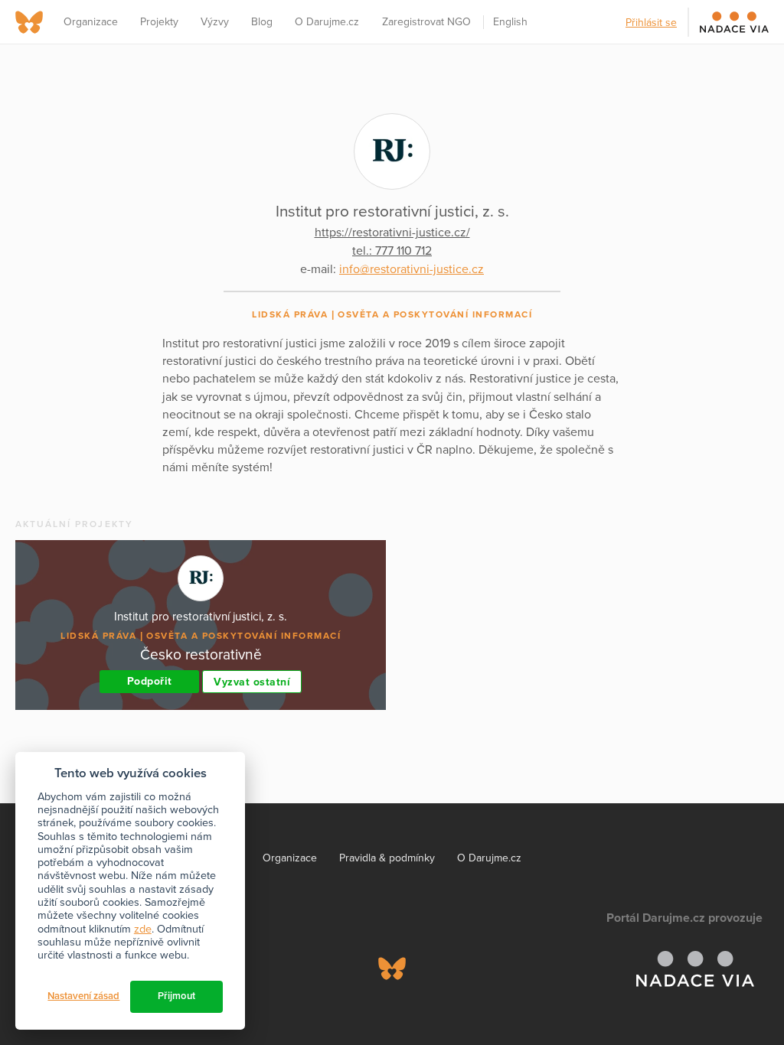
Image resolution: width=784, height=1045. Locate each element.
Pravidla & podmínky (387, 857)
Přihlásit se (651, 22)
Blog (262, 21)
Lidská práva (290, 314)
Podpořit (149, 681)
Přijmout (176, 996)
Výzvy (215, 21)
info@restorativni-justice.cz (411, 269)
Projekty (159, 21)
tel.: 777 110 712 (392, 251)
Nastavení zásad (83, 996)
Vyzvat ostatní (252, 682)
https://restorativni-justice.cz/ (392, 232)
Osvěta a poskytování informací (435, 314)
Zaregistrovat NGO (426, 21)
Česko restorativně (201, 654)
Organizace (91, 21)
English (510, 21)
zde (143, 929)
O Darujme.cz (327, 21)
